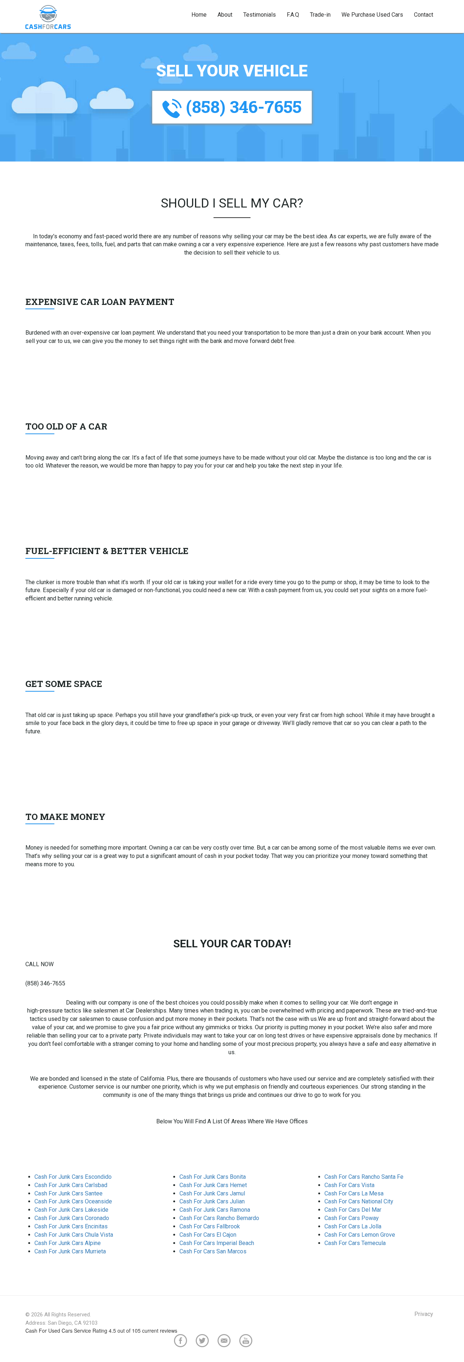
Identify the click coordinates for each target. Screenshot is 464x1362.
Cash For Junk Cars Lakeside (71, 1209)
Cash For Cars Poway (351, 1218)
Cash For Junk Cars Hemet (213, 1185)
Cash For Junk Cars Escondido (73, 1176)
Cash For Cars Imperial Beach (216, 1243)
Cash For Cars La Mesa (354, 1193)
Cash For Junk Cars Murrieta (70, 1251)
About (225, 14)
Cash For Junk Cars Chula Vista (73, 1234)
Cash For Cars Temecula (355, 1243)
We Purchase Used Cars (372, 14)
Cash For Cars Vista (349, 1185)
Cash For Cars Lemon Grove (359, 1234)
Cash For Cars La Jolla (352, 1226)
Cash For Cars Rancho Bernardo (219, 1218)
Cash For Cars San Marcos (212, 1251)
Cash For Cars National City (358, 1201)
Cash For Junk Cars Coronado (71, 1218)
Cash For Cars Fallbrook (209, 1226)
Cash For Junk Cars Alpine (67, 1243)
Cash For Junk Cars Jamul (212, 1193)
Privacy (423, 1314)
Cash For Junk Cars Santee (68, 1193)
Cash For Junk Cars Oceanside (73, 1201)
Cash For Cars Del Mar (352, 1209)
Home (199, 14)
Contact (423, 14)
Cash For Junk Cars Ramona (214, 1209)
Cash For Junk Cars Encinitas (71, 1226)
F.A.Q (293, 14)
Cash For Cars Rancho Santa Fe (363, 1176)
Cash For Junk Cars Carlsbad (70, 1185)
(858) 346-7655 (242, 106)
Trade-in (320, 14)
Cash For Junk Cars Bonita (212, 1176)
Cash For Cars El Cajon (207, 1234)
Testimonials (259, 14)
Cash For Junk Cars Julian (212, 1201)
